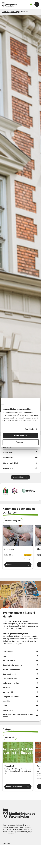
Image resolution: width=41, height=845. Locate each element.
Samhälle (6, 701)
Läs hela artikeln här (14, 787)
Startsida (5, 12)
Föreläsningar (8, 651)
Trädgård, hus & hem (11, 696)
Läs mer (9, 565)
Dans (4, 656)
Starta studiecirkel (10, 463)
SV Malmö (25, 12)
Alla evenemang (11, 520)
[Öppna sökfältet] (31, 4)
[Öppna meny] (36, 4)
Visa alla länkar (18, 477)
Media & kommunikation (12, 683)
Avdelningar (14, 12)
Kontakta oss (8, 468)
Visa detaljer (29, 429)
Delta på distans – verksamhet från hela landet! (18, 715)
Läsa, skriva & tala (10, 678)
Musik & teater (8, 710)
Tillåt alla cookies (20, 436)
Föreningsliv (8, 452)
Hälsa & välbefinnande (11, 669)
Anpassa (19, 442)
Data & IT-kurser (9, 660)
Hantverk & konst (9, 674)
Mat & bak (6, 687)
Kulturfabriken (8, 457)
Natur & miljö (8, 692)
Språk (5, 705)
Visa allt (8, 737)
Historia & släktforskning (12, 665)
